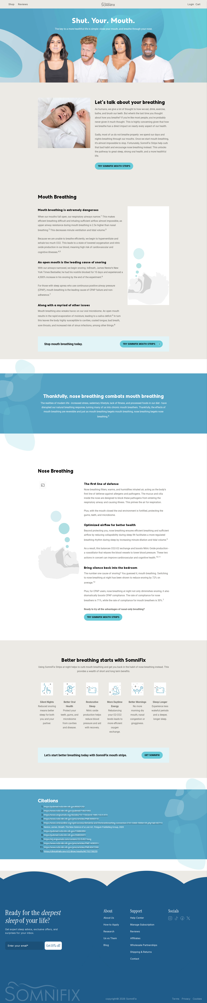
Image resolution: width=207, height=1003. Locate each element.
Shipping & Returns (141, 951)
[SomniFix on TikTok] (176, 919)
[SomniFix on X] (188, 919)
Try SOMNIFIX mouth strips (114, 166)
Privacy (186, 998)
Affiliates (135, 938)
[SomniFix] (108, 4)
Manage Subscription (142, 924)
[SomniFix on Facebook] (182, 919)
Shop (11, 4)
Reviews (23, 4)
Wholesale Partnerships (143, 945)
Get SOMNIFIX (152, 755)
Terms (175, 998)
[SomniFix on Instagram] (170, 919)
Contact (134, 958)
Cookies (197, 998)
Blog (106, 945)
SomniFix (131, 998)
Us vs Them (110, 938)
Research (109, 931)
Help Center (137, 917)
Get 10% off (53, 945)
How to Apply (111, 924)
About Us (109, 917)
